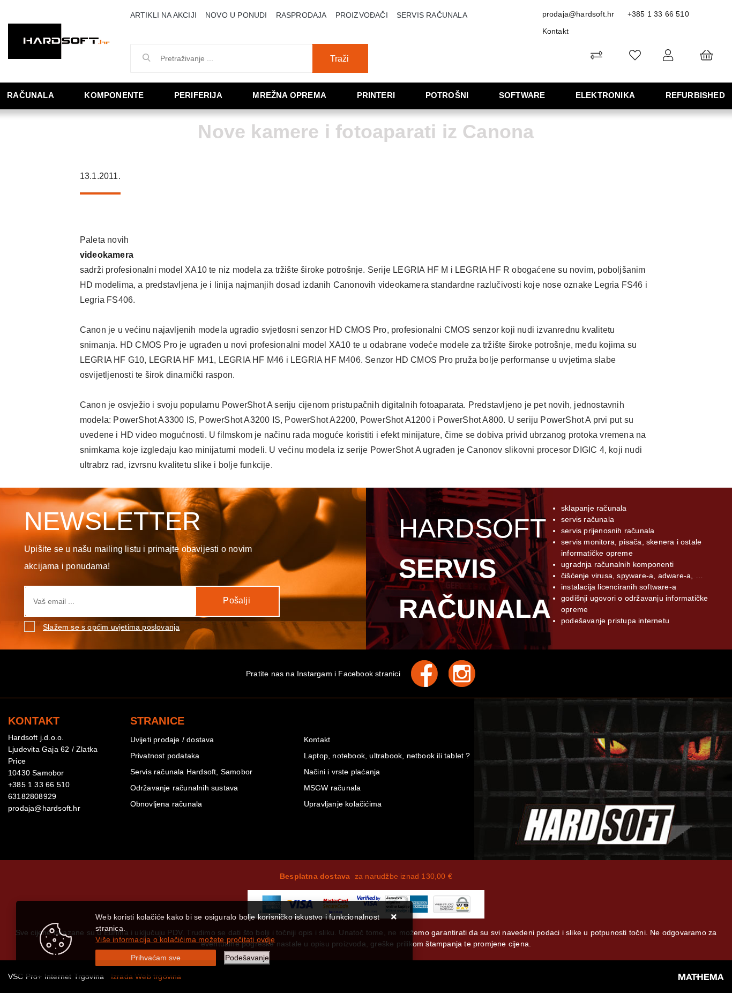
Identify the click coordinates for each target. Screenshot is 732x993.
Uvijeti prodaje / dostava (172, 739)
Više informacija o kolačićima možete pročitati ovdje (185, 939)
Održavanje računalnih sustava (184, 787)
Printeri (376, 95)
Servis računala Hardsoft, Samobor (191, 771)
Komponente (114, 95)
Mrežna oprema (289, 95)
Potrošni (447, 95)
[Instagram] (467, 673)
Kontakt (555, 31)
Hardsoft (473, 568)
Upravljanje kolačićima (343, 804)
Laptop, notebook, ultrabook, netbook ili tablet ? (387, 755)
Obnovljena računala (166, 804)
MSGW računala (332, 787)
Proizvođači (361, 15)
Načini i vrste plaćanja (342, 771)
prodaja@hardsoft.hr (578, 14)
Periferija (198, 95)
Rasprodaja (301, 15)
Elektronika (605, 95)
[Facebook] (430, 673)
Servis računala (432, 15)
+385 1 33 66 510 (658, 14)
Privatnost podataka (165, 755)
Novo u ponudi (236, 15)
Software (522, 95)
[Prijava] (668, 55)
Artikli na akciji (163, 15)
